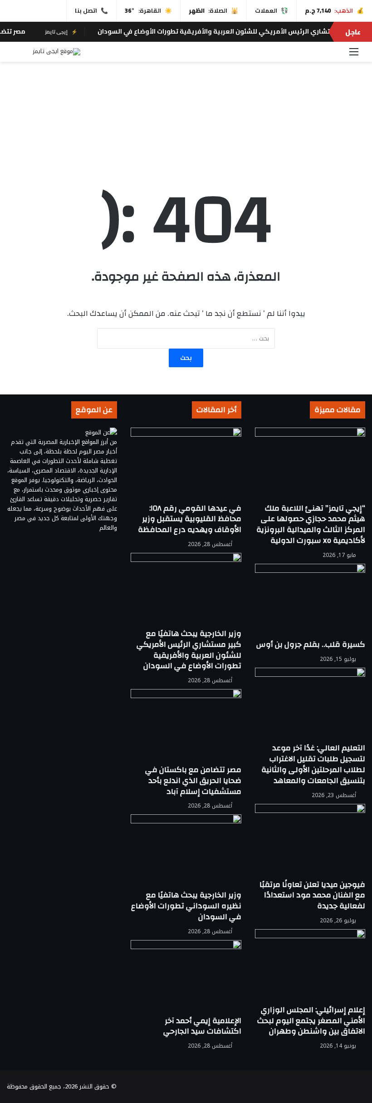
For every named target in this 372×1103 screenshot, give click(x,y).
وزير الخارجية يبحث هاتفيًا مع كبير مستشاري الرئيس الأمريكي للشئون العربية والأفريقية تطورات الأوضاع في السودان (189, 649)
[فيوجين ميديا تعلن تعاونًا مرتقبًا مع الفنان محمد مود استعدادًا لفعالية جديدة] (310, 841)
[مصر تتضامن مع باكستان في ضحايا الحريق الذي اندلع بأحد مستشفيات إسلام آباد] (186, 726)
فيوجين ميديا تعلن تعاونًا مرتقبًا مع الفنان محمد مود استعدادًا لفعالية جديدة (312, 895)
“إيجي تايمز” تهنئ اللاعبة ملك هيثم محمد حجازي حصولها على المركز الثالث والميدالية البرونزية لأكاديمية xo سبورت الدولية (310, 524)
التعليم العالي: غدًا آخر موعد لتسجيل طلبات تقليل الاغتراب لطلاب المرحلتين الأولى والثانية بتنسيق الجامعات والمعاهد (313, 764)
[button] (186, 137)
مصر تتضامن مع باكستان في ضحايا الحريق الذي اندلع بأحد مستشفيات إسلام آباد (193, 780)
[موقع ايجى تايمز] (56, 51)
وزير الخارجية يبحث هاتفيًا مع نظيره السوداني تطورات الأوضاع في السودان (186, 906)
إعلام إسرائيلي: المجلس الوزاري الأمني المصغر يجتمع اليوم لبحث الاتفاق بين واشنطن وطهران (311, 1021)
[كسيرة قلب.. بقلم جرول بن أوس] (310, 601)
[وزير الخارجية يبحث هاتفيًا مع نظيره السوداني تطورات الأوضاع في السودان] (186, 852)
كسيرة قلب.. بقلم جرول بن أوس (310, 644)
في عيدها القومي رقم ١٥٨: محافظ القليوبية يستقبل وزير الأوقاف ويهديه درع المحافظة (189, 519)
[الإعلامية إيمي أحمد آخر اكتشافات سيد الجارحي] (186, 977)
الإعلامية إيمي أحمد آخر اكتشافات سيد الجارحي (202, 1026)
